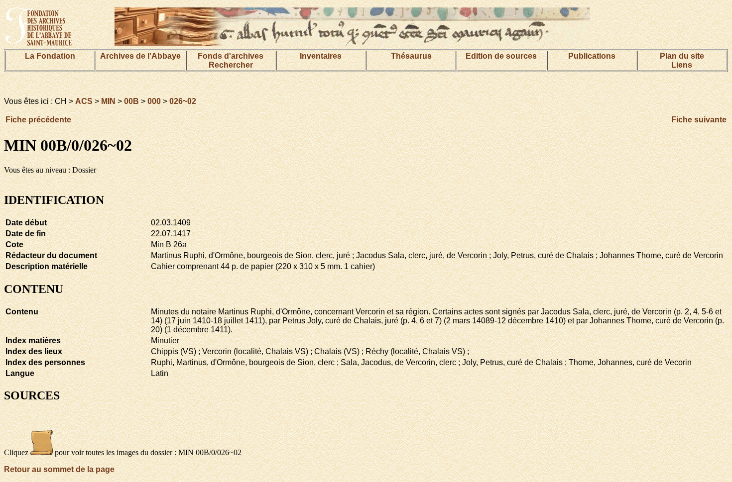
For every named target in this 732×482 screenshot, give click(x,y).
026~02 (182, 101)
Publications (591, 56)
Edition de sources (501, 56)
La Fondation (50, 56)
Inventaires (321, 56)
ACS (84, 101)
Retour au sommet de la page (59, 469)
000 (154, 101)
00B (131, 101)
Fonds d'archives (230, 56)
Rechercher (231, 65)
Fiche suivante (699, 119)
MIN (108, 101)
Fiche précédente (38, 119)
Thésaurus (411, 56)
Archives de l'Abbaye (140, 56)
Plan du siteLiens (682, 60)
